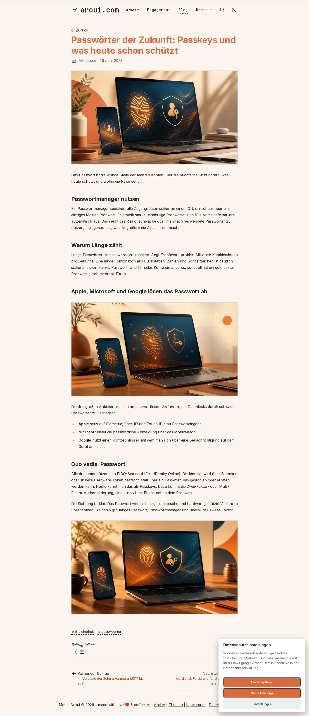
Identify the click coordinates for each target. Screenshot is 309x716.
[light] (234, 10)
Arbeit (132, 10)
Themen (176, 704)
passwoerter (111, 631)
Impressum (195, 704)
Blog (183, 9)
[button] (154, 117)
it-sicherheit (84, 631)
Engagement (158, 9)
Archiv (159, 704)
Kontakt (204, 9)
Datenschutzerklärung (241, 668)
